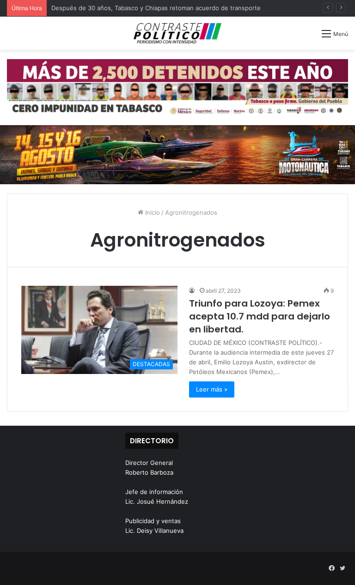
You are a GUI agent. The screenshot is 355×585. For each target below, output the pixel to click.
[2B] (177, 154)
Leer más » (211, 389)
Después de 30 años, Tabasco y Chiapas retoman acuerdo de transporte (156, 8)
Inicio (151, 212)
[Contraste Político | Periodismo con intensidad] (177, 33)
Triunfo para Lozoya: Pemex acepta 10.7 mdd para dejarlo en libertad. (259, 316)
